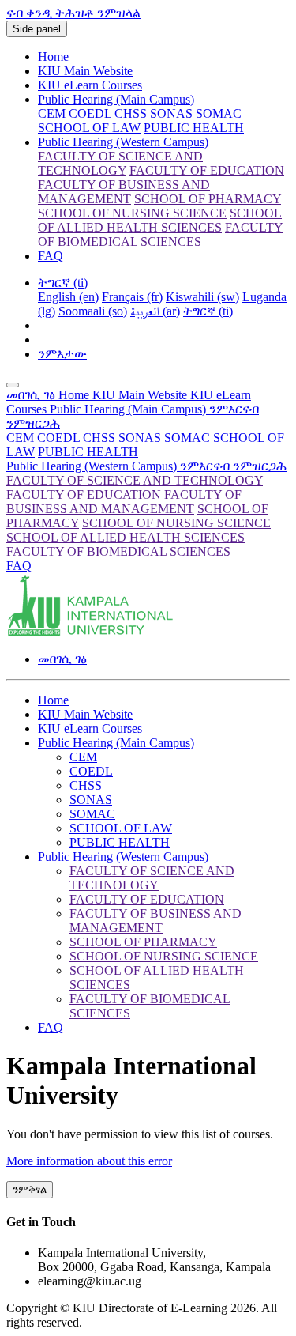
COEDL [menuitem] (90, 113)
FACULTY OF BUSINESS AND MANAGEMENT (124, 501)
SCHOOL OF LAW (120, 828)
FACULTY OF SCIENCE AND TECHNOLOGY (134, 480)
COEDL (58, 437)
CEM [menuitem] (52, 113)
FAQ (50, 255)
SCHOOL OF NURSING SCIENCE (176, 523)
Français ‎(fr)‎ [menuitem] (132, 297)
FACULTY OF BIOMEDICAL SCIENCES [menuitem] (160, 234)
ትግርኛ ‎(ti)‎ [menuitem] (208, 311)
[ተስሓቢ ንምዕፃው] (12, 385)
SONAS (139, 437)
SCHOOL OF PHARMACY (143, 942)
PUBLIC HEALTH (88, 452)
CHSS (99, 437)
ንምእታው (62, 353)
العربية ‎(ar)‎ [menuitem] (155, 311)
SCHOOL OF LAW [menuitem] (89, 127)
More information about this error (89, 1161)
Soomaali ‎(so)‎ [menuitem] (92, 311)
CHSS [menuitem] (130, 113)
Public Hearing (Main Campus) (116, 99)
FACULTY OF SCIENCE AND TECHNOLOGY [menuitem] (120, 163)
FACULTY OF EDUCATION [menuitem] (206, 170)
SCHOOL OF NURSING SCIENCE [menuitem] (132, 213)
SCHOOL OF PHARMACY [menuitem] (207, 199)
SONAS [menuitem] (171, 113)
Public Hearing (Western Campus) (123, 142)
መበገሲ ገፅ (32, 395)
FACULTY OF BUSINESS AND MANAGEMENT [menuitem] (124, 192)
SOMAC (187, 437)
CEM (20, 437)
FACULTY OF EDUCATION (83, 494)
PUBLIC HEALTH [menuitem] (194, 127)
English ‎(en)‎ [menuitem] (68, 297)
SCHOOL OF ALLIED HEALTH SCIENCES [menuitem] (160, 220)
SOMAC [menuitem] (219, 113)
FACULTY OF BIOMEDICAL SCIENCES (118, 551)
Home (53, 56)
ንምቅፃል (30, 1189)
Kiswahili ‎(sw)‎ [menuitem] (202, 297)
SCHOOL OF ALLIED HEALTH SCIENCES (125, 537)
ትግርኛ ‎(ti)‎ (63, 282)
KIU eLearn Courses (90, 85)
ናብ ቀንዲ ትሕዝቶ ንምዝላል (73, 13)
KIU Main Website (85, 70)
